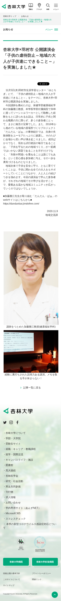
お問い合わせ (13, 502)
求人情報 (11, 497)
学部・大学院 (13, 438)
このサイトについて (11, 579)
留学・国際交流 (14, 454)
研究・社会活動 (14, 481)
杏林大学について (16, 433)
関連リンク (36, 579)
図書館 (9, 465)
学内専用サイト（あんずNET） (23, 508)
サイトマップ (8, 585)
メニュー (49, 29)
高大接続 (11, 470)
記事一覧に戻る (32, 387)
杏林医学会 (12, 475)
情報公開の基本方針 (11, 573)
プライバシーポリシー (41, 573)
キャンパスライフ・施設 (19, 459)
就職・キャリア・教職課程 (21, 449)
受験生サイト (13, 443)
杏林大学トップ (9, 16)
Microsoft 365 (13, 513)
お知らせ (25, 16)
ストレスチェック (16, 518)
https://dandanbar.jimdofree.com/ (21, 203)
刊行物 (9, 492)
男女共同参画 (13, 486)
